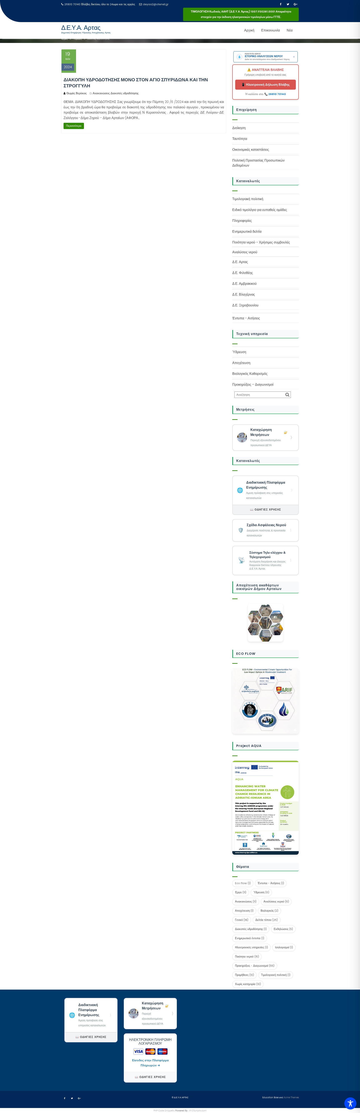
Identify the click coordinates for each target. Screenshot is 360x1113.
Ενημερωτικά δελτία (246, 231)
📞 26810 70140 (275, 94)
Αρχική (249, 30)
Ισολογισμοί (284, 947)
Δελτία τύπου (266, 920)
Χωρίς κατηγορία (248, 984)
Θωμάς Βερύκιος (76, 93)
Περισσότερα (73, 126)
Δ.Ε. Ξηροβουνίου (245, 305)
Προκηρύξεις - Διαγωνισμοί (254, 966)
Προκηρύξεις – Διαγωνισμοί (253, 384)
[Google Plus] (295, 4)
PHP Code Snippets (164, 1110)
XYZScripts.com (197, 1110)
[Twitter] (288, 4)
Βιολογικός (269, 911)
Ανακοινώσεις (101, 93)
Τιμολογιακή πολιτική (247, 199)
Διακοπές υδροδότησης (125, 93)
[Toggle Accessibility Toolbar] (350, 1103)
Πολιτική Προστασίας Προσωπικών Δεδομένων (258, 163)
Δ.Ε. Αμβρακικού (244, 283)
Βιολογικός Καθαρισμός (250, 373)
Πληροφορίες (242, 220)
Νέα (289, 30)
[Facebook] (280, 4)
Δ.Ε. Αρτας (240, 262)
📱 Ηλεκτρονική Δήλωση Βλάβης (265, 84)
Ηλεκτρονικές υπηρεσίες (251, 947)
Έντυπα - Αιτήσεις (271, 883)
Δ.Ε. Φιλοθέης (242, 272)
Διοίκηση (239, 127)
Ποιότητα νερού (247, 957)
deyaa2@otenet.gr (156, 4)
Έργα (240, 892)
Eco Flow (243, 883)
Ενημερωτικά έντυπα (249, 938)
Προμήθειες (244, 975)
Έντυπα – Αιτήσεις (246, 318)
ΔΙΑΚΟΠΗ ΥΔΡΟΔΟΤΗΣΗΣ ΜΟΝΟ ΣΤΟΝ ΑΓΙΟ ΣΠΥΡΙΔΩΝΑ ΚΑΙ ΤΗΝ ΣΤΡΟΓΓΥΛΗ (136, 83)
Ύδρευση (239, 352)
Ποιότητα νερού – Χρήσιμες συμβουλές (261, 242)
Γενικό (241, 920)
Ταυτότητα (239, 138)
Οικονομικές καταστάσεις (250, 149)
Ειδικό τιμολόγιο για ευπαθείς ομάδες (259, 209)
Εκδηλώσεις (283, 929)
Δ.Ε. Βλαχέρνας (243, 294)
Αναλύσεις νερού (276, 901)
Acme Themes (291, 1097)
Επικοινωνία (270, 30)
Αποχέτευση (241, 362)
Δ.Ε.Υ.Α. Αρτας (80, 27)
